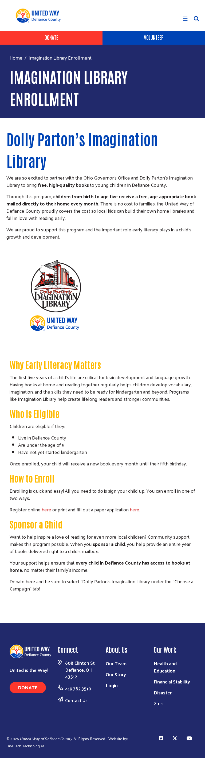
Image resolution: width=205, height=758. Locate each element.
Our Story (116, 674)
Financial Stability (172, 681)
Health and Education (165, 667)
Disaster (163, 692)
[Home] (40, 15)
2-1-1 (158, 703)
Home (16, 57)
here (46, 509)
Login (112, 685)
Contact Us (76, 700)
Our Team (116, 663)
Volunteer (154, 37)
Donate (51, 37)
